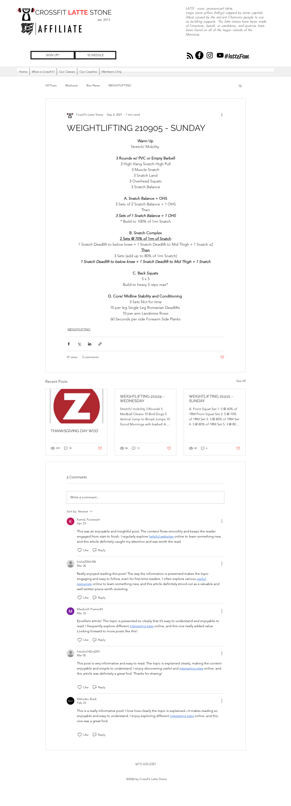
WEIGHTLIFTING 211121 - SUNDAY (211, 398)
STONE (100, 12)
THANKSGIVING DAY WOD (74, 431)
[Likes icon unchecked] (79, 550)
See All (241, 381)
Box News (93, 85)
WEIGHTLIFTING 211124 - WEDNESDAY (142, 398)
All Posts (51, 85)
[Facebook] (199, 55)
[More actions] (221, 114)
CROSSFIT (51, 12)
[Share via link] (100, 344)
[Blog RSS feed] (190, 56)
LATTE (78, 12)
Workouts (71, 85)
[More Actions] (221, 521)
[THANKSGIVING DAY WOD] (76, 406)
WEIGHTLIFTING (119, 85)
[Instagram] (210, 55)
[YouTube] (220, 55)
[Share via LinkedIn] (90, 344)
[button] (111, 71)
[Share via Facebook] (69, 344)
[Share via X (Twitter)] (79, 344)
